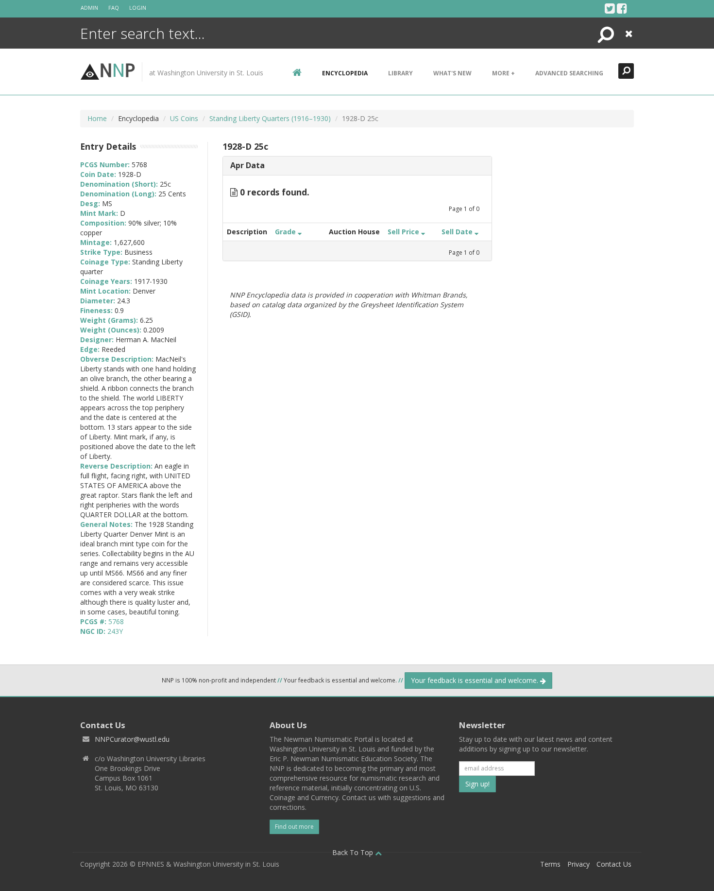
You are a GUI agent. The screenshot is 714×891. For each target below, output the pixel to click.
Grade (286, 231)
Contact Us (613, 864)
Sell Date (458, 231)
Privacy (578, 864)
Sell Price (404, 231)
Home (97, 118)
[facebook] (622, 8)
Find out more (294, 826)
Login (137, 7)
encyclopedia (345, 73)
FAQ (113, 7)
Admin (89, 7)
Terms (550, 864)
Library (400, 73)
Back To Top (353, 852)
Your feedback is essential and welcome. (475, 680)
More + (503, 73)
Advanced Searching (569, 73)
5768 (116, 621)
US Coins (184, 118)
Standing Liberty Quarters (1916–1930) (270, 118)
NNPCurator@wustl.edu (132, 739)
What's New (452, 73)
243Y (115, 631)
